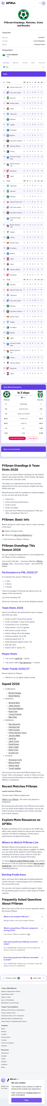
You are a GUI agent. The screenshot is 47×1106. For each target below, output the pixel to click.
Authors (3, 1031)
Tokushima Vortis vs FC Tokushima (12, 1015)
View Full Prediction (17, 438)
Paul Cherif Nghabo (16, 709)
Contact (4, 1034)
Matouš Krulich (14, 763)
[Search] (40, 3)
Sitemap (4, 1046)
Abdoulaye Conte (15, 760)
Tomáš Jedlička (15, 768)
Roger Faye (13, 711)
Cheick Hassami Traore (17, 733)
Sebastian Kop (14, 727)
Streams (4, 1061)
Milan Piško (13, 717)
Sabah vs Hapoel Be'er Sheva (10, 991)
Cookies (4, 1040)
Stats (33, 63)
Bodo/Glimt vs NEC (7, 994)
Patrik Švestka (14, 730)
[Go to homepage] (8, 3)
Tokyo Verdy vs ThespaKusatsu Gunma (13, 1021)
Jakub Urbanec (14, 706)
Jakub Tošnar (14, 741)
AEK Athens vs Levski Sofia (10, 1003)
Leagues (4, 1056)
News (3, 1067)
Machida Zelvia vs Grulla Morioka (11, 1018)
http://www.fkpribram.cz (23, 535)
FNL (24, 398)
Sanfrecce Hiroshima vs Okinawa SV (13, 1010)
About (3, 1028)
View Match (33, 438)
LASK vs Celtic (6, 997)
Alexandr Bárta (14, 703)
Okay (26, 1100)
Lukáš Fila (18, 658)
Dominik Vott (13, 753)
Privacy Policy (5, 1037)
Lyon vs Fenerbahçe (7, 1000)
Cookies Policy (32, 1093)
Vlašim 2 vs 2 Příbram (10, 799)
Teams (3, 1059)
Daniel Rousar (14, 744)
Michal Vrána (13, 750)
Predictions (5, 1053)
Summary (6, 63)
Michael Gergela (15, 693)
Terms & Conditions (7, 1043)
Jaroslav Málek (14, 735)
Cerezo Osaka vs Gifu (8, 1013)
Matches (15, 63)
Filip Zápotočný (25, 663)
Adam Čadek (14, 747)
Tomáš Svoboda (15, 714)
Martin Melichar (14, 696)
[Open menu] (43, 3)
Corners (24, 63)
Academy (4, 1064)
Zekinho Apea (14, 765)
